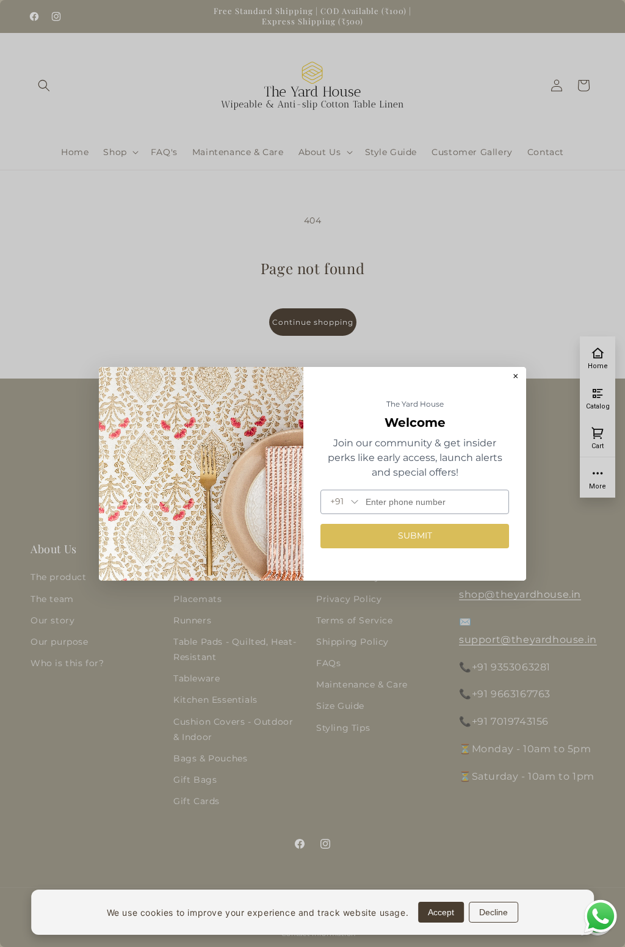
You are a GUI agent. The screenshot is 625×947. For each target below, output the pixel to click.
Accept (441, 912)
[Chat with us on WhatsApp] (600, 931)
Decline (493, 912)
